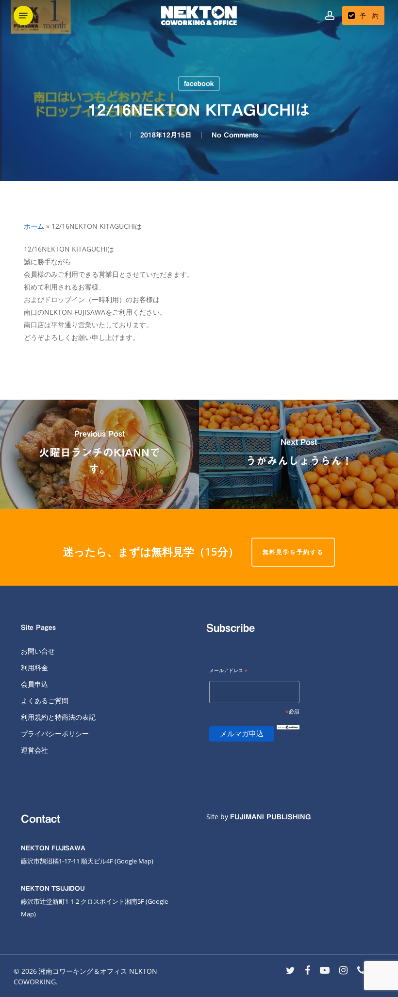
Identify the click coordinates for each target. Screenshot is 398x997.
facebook (199, 83)
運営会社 (34, 750)
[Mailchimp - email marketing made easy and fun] (288, 735)
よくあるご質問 (44, 700)
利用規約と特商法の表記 (58, 717)
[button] (23, 15)
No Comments (235, 135)
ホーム (34, 226)
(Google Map (133, 861)
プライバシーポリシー (55, 733)
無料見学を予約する (293, 552)
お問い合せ (38, 651)
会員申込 (34, 684)
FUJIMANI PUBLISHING (270, 816)
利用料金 (34, 667)
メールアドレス (228, 671)
